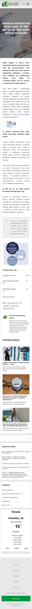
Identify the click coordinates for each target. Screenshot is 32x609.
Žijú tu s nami (6, 505)
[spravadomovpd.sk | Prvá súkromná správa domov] (11, 4)
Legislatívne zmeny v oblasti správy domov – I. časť (16, 363)
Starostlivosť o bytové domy (10, 497)
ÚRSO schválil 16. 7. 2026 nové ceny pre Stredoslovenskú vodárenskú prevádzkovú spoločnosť (14, 458)
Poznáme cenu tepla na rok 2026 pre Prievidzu (15, 463)
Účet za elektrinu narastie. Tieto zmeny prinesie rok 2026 (15, 468)
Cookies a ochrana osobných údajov (16, 593)
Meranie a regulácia (7, 490)
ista (20, 303)
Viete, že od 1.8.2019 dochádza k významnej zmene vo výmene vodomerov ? (15, 398)
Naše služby (16, 570)
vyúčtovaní (21, 114)
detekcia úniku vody (13, 303)
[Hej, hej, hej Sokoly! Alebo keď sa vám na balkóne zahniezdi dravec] (16, 415)
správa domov (14, 306)
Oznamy (16, 576)
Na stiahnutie (16, 581)
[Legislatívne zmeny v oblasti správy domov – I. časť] (16, 354)
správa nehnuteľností (9, 308)
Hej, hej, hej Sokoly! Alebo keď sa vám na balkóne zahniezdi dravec (15, 425)
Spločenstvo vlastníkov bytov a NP (12, 494)
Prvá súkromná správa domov (17, 40)
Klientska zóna (16, 598)
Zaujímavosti (5, 501)
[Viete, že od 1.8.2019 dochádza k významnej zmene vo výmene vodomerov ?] (16, 384)
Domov (16, 565)
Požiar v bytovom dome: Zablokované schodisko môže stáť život (16, 452)
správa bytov (7, 306)
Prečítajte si (16, 587)
